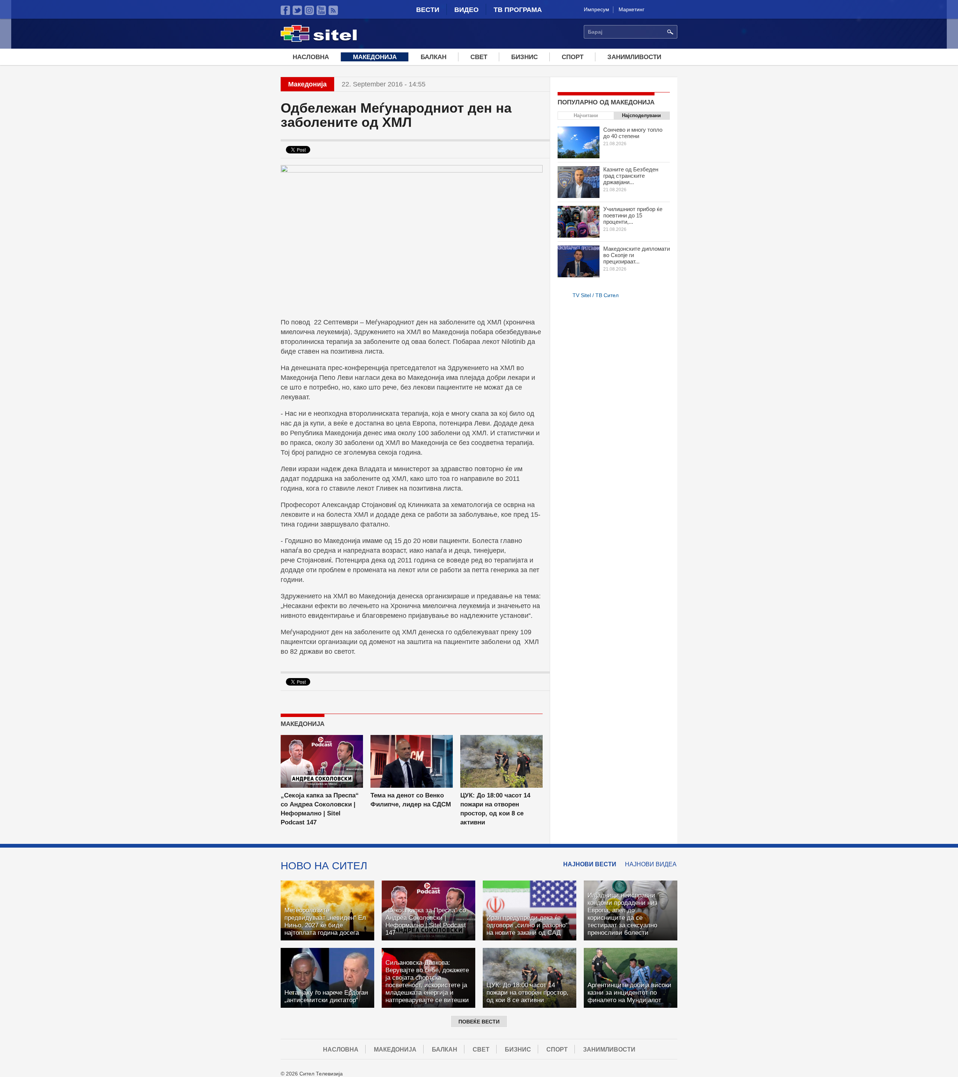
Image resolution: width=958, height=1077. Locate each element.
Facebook (285, 10)
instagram (309, 10)
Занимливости (634, 57)
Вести (427, 9)
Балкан (433, 57)
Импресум (596, 9)
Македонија (375, 57)
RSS (333, 10)
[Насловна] (319, 41)
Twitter (297, 10)
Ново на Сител (324, 866)
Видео (466, 9)
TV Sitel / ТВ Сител (596, 295)
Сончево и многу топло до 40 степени (632, 132)
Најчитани (586, 115)
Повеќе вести (479, 1022)
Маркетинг (631, 9)
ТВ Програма (518, 9)
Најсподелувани (641, 115)
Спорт (572, 57)
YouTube (321, 10)
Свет (478, 57)
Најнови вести (589, 864)
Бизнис (524, 57)
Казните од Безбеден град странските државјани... (630, 175)
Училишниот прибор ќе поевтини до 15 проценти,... (632, 215)
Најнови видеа (651, 864)
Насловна (311, 57)
